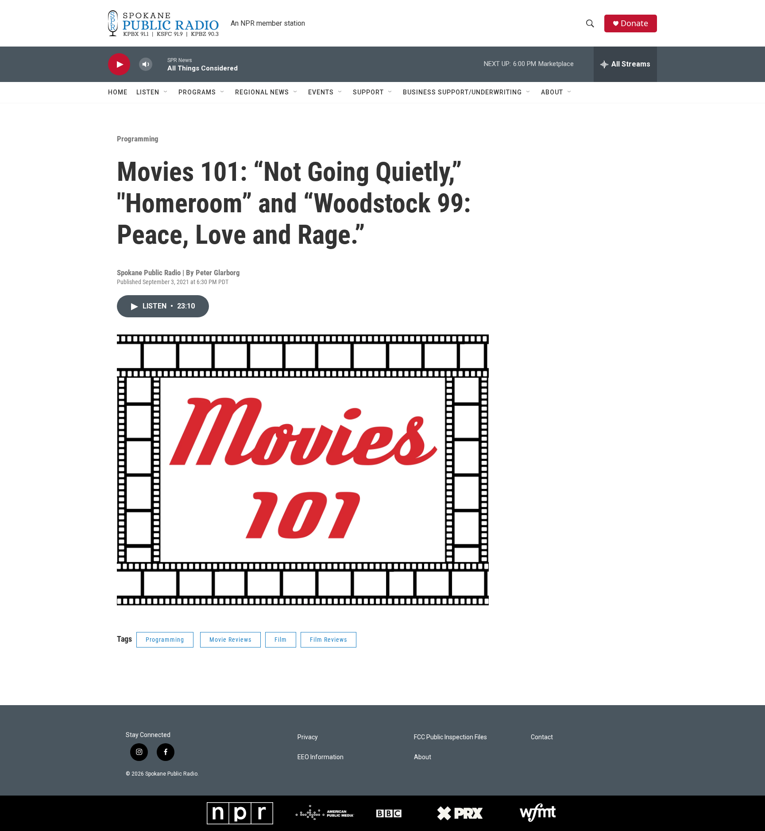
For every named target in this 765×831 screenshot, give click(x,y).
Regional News (262, 92)
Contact (542, 737)
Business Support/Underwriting (462, 92)
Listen (147, 92)
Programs (197, 92)
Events (321, 92)
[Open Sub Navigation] (166, 92)
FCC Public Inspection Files (450, 737)
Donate (634, 23)
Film (280, 639)
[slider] (159, 64)
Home (118, 92)
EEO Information (321, 757)
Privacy (308, 737)
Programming (137, 138)
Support (368, 92)
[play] (119, 64)
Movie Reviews (230, 639)
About (552, 92)
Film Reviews (328, 639)
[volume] (145, 64)
